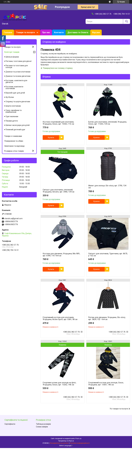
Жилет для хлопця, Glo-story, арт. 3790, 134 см (107, 187)
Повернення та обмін (13, 141)
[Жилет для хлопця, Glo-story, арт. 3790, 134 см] (108, 166)
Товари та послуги (25, 32)
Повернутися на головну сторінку (58, 68)
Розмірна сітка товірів (14, 151)
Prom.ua (78, 438)
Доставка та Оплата (78, 32)
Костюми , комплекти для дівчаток (16, 81)
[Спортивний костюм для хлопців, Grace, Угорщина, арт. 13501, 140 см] (108, 363)
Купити (51, 137)
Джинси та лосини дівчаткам (18, 76)
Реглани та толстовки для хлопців (17, 66)
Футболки (10, 97)
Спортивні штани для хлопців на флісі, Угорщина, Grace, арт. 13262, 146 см (59, 384)
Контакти (59, 32)
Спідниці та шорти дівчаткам (18, 102)
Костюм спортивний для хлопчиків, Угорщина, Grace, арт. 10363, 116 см (58, 123)
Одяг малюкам (12, 116)
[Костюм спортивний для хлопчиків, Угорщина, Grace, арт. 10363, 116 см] (62, 102)
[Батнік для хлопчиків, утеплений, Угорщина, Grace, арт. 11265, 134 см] (108, 102)
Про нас (46, 32)
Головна (8, 32)
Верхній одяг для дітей (15, 93)
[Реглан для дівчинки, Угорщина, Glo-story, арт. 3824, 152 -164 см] (108, 298)
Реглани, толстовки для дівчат (19, 61)
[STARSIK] (15, 16)
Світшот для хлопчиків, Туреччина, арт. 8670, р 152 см (108, 255)
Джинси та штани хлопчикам (18, 72)
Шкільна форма (12, 57)
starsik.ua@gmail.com (14, 218)
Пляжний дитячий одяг (15, 130)
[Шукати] (126, 21)
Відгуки (96, 32)
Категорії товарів (11, 52)
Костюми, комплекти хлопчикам (14, 87)
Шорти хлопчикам (13, 106)
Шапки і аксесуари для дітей (18, 125)
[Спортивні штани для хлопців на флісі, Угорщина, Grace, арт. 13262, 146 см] (62, 363)
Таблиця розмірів (43, 424)
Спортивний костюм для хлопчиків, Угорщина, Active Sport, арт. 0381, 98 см (60, 318)
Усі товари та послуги (119, 409)
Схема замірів (42, 427)
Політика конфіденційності (80, 443)
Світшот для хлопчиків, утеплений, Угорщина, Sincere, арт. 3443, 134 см (58, 191)
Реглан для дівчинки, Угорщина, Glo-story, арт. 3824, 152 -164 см (106, 318)
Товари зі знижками (13, 136)
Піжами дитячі (12, 121)
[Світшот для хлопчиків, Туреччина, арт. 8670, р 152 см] (108, 234)
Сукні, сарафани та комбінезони (14, 111)
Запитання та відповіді (14, 146)
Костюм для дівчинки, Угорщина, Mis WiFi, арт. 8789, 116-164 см (61, 255)
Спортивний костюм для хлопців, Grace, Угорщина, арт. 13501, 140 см (106, 384)
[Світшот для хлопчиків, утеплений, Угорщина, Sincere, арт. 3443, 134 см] (62, 170)
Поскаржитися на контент (59, 443)
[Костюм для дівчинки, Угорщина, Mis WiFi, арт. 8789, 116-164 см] (62, 234)
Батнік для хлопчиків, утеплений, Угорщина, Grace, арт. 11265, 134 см (107, 123)
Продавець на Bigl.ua (66, 441)
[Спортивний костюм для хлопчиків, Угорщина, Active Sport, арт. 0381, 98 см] (62, 298)
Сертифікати (10, 424)
